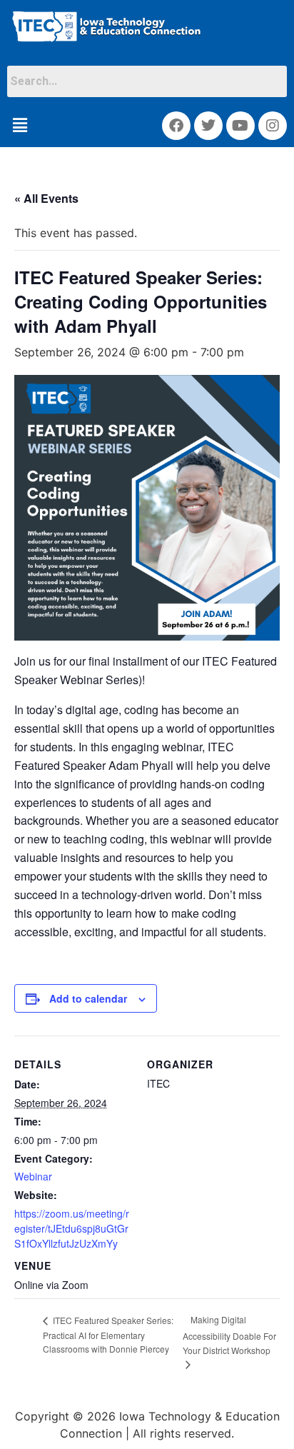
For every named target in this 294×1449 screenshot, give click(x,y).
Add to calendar (88, 998)
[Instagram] (272, 125)
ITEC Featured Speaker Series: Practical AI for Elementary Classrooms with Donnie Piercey (108, 1334)
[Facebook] (176, 125)
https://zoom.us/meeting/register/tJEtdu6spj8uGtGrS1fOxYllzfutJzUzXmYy (71, 1228)
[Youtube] (240, 125)
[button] (20, 125)
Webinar (33, 1176)
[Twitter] (208, 125)
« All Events (46, 198)
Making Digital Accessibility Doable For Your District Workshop (229, 1334)
